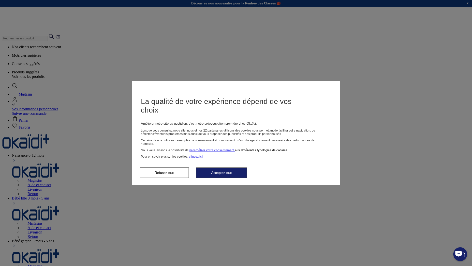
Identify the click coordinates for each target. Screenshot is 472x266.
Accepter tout (221, 173)
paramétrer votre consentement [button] (212, 150)
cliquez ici (196, 156)
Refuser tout (164, 173)
